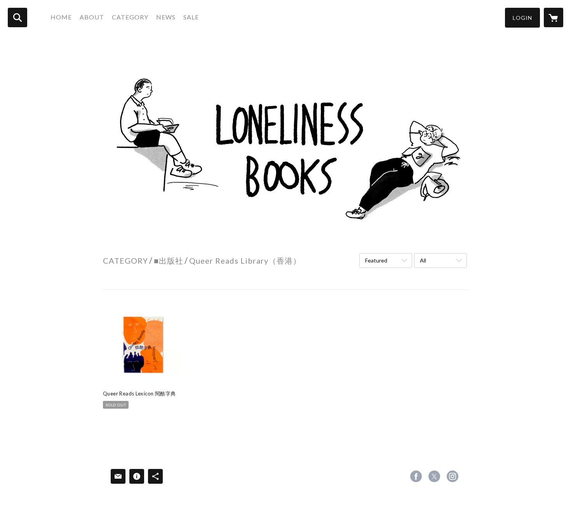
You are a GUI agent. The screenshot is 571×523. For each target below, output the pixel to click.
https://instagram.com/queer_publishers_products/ (452, 476)
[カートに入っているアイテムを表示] (553, 17)
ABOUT (92, 17)
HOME (61, 17)
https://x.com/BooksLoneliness (434, 476)
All (423, 260)
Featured (376, 260)
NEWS (166, 17)
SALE (191, 17)
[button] (522, 18)
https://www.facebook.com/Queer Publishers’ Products (416, 476)
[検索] (17, 17)
